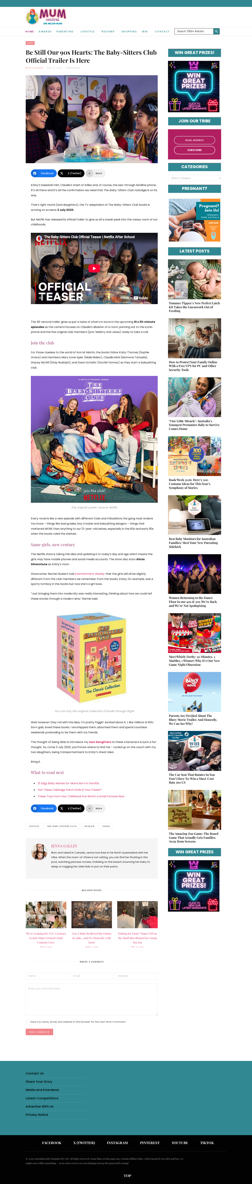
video (106, 826)
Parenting (65, 31)
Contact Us (35, 1073)
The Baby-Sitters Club (62, 826)
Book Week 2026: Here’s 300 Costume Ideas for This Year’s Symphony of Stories (189, 484)
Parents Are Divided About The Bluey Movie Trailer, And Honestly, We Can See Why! (193, 720)
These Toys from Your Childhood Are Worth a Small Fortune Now (81, 796)
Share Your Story (39, 1081)
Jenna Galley (35, 67)
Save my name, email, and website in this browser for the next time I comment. (78, 1022)
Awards (45, 31)
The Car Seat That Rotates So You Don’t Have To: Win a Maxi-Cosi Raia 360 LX (192, 779)
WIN (145, 31)
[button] (224, 29)
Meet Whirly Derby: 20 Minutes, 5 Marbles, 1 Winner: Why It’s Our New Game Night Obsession (194, 661)
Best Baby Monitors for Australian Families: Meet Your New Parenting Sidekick (193, 543)
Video (30, 43)
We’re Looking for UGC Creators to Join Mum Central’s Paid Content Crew (46, 938)
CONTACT (162, 31)
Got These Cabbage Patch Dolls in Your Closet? (70, 790)
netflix (34, 826)
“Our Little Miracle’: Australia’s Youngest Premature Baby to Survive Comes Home (194, 425)
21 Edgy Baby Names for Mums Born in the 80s (68, 783)
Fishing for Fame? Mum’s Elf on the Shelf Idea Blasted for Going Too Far (137, 938)
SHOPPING (129, 31)
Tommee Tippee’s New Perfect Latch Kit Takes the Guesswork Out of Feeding (194, 307)
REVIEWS (108, 31)
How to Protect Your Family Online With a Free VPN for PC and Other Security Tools (193, 366)
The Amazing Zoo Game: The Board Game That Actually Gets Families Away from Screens (193, 838)
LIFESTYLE (88, 31)
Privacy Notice (37, 1115)
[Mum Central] (46, 20)
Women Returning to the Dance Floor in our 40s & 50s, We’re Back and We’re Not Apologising (193, 602)
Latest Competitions (42, 1098)
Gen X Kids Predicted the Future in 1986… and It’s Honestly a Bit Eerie (91, 938)
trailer (89, 826)
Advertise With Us (39, 1106)
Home (29, 31)
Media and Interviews (42, 1090)
